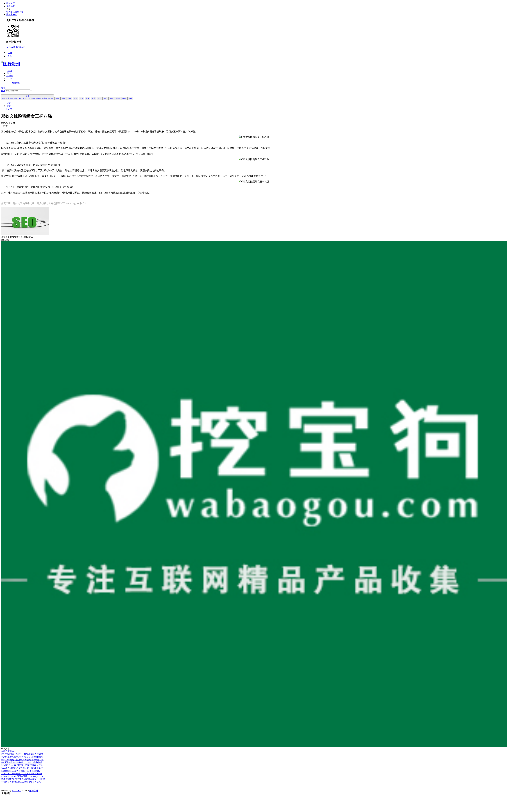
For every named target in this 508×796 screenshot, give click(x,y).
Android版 (10, 47)
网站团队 (16, 83)
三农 (99, 98)
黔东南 (44, 98)
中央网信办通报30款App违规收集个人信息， (22, 782)
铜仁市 (21, 98)
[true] (31, 90)
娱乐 (81, 98)
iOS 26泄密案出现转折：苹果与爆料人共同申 (22, 754)
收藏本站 (19, 12)
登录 (10, 56)
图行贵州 (33, 791)
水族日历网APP (8, 751)
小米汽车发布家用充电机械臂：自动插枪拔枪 (22, 757)
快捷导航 (10, 6)
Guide (9, 78)
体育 (112, 98)
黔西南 (50, 98)
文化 (87, 98)
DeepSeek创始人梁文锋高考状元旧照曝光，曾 (22, 760)
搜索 (3, 90)
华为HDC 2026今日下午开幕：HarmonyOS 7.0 (22, 776)
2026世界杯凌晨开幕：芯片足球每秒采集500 (21, 773)
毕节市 (27, 98)
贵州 (27, 96)
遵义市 (10, 98)
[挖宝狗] (254, 746)
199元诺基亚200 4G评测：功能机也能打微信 (21, 762)
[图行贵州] (10, 63)
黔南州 (38, 98)
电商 (69, 98)
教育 (93, 98)
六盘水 (33, 98)
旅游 (75, 98)
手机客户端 (11, 14)
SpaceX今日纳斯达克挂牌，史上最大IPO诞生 (22, 768)
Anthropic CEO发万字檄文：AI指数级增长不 (21, 771)
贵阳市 (4, 98)
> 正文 (9, 109)
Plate (8, 73)
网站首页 (10, 3)
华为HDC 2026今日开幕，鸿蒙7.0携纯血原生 (22, 765)
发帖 (3, 88)
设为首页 (10, 12)
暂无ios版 (20, 47)
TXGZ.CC (16, 791)
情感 (118, 98)
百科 (130, 98)
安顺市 (16, 98)
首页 (8, 103)
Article (9, 76)
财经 (57, 98)
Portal (9, 71)
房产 (106, 98)
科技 (63, 98)
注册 (10, 52)
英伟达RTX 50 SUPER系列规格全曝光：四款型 (23, 779)
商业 (124, 98)
